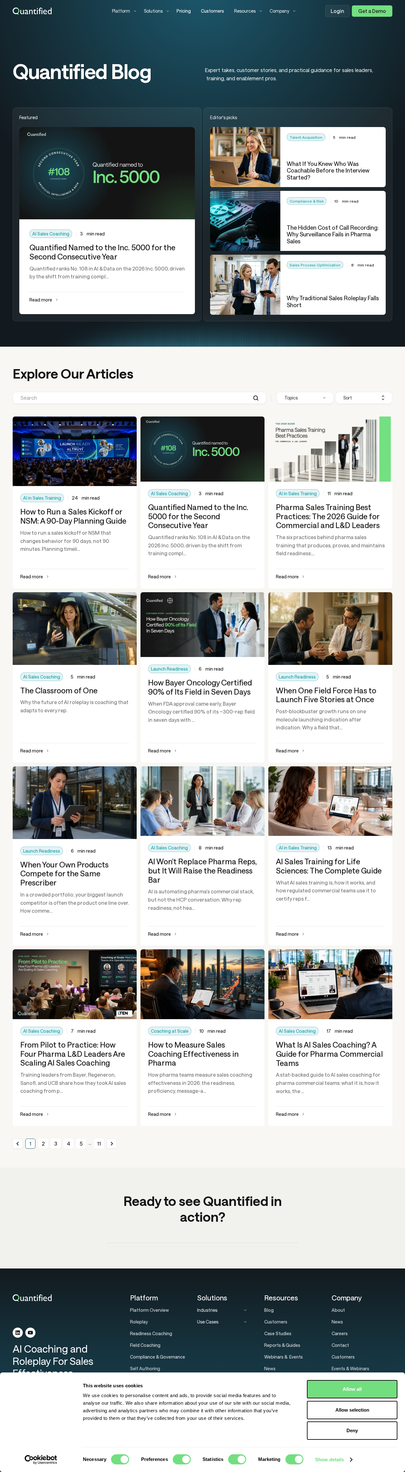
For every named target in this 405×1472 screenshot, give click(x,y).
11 (99, 1143)
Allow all (352, 1389)
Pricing (184, 11)
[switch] (182, 1459)
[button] (123, 11)
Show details (329, 1459)
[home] (57, 11)
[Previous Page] (18, 1144)
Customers (212, 11)
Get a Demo (372, 11)
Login (337, 11)
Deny (352, 1430)
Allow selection (352, 1410)
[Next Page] (112, 1144)
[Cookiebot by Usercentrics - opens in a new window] (41, 1459)
